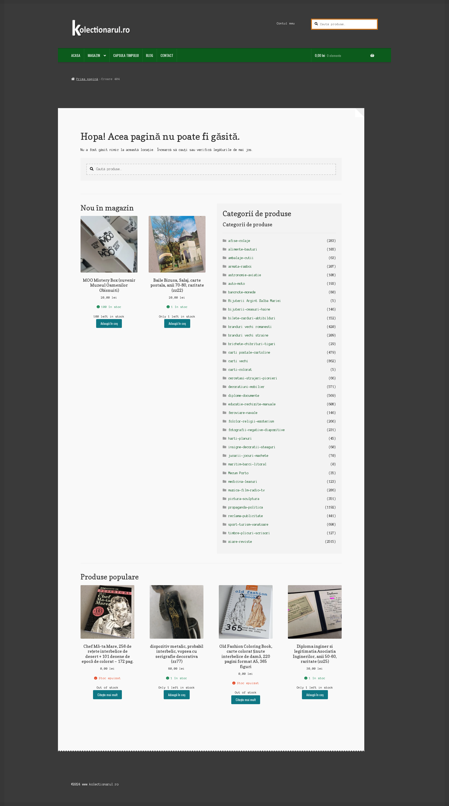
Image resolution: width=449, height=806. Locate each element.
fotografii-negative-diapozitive (256, 430)
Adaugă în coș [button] (109, 323)
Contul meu (286, 23)
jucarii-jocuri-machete (248, 455)
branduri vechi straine (248, 335)
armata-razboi (240, 266)
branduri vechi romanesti (250, 326)
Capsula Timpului (126, 55)
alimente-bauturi (242, 249)
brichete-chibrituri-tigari (252, 344)
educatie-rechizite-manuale (252, 404)
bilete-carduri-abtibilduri (252, 318)
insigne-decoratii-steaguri (252, 447)
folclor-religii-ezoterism (251, 421)
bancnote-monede (242, 292)
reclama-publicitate (245, 516)
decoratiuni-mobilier (246, 386)
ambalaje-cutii (241, 258)
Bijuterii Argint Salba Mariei (254, 300)
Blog (149, 55)
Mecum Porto (238, 473)
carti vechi (238, 361)
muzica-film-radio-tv (246, 490)
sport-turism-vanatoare (248, 524)
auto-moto (236, 283)
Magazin (94, 55)
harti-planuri (240, 438)
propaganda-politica (245, 507)
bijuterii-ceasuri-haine (249, 309)
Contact (167, 55)
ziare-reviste (240, 541)
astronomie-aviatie (244, 275)
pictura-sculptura (243, 498)
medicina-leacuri (242, 481)
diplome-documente (243, 395)
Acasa (75, 55)
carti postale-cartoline (249, 352)
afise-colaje (239, 240)
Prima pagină (87, 79)
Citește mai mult (107, 694)
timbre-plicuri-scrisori (249, 533)
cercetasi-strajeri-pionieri (253, 378)
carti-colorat (240, 369)
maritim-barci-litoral (247, 464)
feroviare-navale (242, 412)
